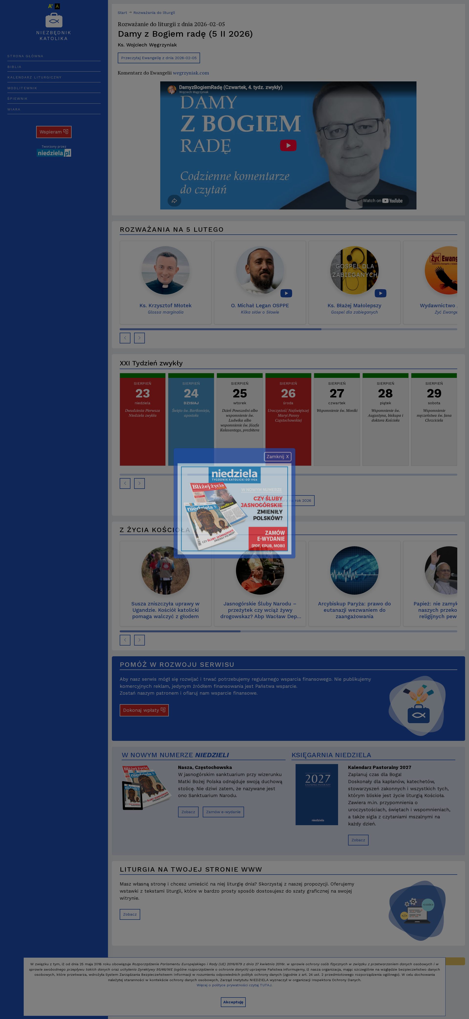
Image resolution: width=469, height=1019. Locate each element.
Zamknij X (277, 463)
